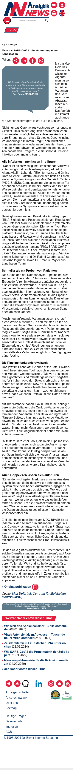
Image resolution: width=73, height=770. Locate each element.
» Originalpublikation (17, 586)
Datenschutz (14, 721)
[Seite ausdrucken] (25, 685)
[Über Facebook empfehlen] (32, 62)
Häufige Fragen (16, 716)
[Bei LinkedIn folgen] (38, 685)
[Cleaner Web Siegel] (67, 698)
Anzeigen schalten (18, 692)
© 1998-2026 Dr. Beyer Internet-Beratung (31, 737)
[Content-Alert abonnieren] (59, 685)
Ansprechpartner (17, 697)
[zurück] (9, 685)
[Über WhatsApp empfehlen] (41, 62)
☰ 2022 (12, 30)
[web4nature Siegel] (56, 698)
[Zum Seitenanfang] (17, 685)
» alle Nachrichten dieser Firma (24, 669)
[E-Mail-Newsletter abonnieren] (51, 685)
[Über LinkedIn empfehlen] (24, 62)
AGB (9, 731)
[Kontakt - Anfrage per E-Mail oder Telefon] (54, 10)
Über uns (12, 702)
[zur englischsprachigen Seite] (62, 10)
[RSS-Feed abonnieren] (68, 685)
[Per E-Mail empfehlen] (16, 62)
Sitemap (11, 708)
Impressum (13, 726)
